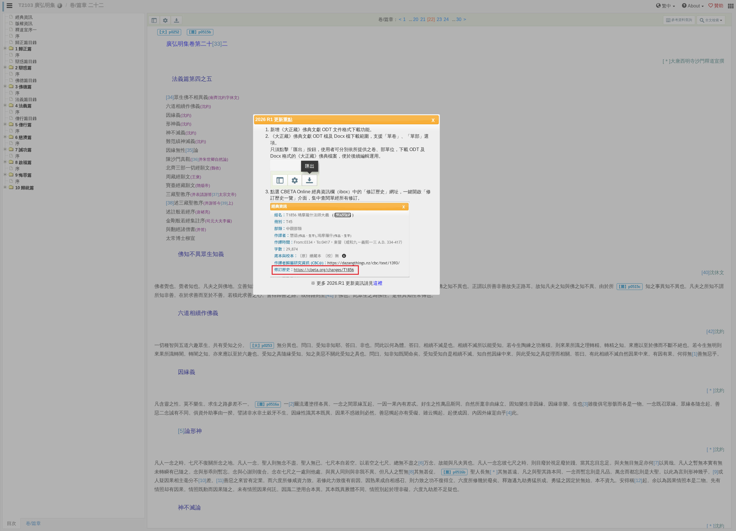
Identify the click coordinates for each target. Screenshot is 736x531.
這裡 (377, 283)
